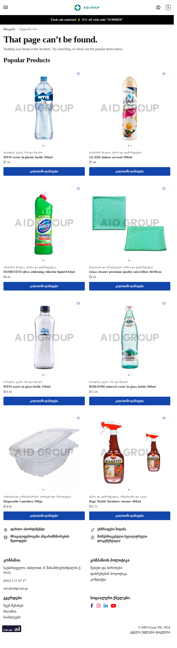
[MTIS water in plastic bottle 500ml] (44, 108)
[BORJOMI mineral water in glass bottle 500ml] (130, 337)
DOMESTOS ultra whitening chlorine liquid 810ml (39, 271)
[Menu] (9, 7)
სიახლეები (12, 617)
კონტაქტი (98, 579)
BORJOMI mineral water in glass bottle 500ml (122, 386)
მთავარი (9, 29)
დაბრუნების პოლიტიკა (108, 573)
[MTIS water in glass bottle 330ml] (44, 337)
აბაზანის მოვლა (100, 152)
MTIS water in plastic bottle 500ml (28, 157)
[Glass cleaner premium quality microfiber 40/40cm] (130, 222)
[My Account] (158, 8)
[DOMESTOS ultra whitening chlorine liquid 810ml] (44, 222)
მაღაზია (9, 611)
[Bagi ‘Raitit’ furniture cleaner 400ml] (130, 452)
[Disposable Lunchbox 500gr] (44, 452)
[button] (168, 7)
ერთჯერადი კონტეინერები (20, 497)
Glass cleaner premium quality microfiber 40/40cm (125, 271)
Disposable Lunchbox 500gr (23, 501)
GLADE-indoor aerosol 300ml (110, 157)
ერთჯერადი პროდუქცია (55, 497)
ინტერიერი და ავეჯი (133, 497)
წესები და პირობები (106, 568)
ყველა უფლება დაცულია (150, 632)
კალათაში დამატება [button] (44, 171)
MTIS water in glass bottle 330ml (27, 386)
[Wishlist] (78, 74)
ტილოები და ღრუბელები (105, 267)
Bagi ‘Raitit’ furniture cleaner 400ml (115, 501)
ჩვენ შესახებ (13, 605)
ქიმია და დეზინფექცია (127, 152)
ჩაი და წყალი (34, 152)
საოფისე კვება (13, 152)
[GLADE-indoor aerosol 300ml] (130, 108)
